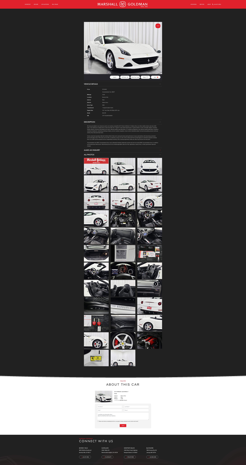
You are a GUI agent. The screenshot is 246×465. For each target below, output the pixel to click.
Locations (193, 4)
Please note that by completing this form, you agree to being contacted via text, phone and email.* (118, 421)
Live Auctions (45, 4)
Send (155, 77)
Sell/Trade (55, 4)
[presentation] (87, 51)
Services (202, 4)
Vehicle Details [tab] (91, 84)
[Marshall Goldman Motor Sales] (123, 4)
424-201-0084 (86, 457)
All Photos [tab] (89, 154)
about (209, 4)
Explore (36, 4)
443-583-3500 (153, 457)
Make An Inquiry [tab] (92, 150)
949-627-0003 (130, 457)
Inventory (28, 4)
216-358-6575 (108, 457)
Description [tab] (89, 122)
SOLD (158, 15)
